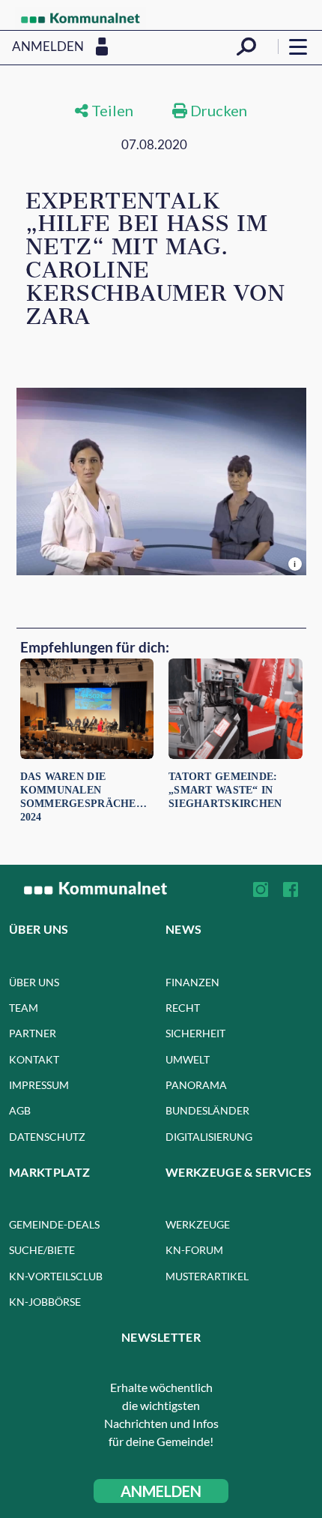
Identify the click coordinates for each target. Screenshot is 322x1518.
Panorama (196, 1084)
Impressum (39, 1084)
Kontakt (34, 1059)
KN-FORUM (194, 1250)
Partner (32, 1033)
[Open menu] (298, 46)
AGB (20, 1110)
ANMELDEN (161, 1491)
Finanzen (192, 982)
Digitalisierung (208, 1136)
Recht (182, 1007)
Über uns (34, 982)
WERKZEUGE (197, 1224)
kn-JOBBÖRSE (45, 1301)
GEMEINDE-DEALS (54, 1224)
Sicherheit (195, 1033)
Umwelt (187, 1059)
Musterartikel (207, 1276)
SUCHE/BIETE (42, 1250)
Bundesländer (207, 1110)
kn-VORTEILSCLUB (56, 1276)
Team (23, 1007)
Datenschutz (47, 1136)
